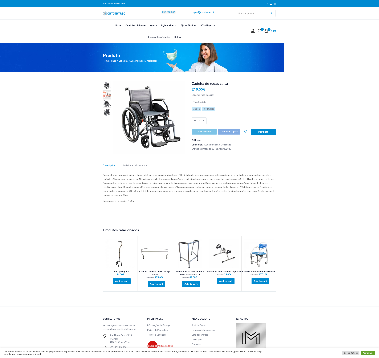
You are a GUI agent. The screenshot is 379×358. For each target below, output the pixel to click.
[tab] (113, 166)
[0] (259, 31)
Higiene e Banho (168, 25)
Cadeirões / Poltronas (136, 25)
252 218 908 (168, 12)
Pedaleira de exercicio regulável (224, 271)
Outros (177, 37)
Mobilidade (152, 61)
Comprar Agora (229, 131)
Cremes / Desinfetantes (158, 37)
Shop (113, 61)
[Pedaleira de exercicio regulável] (224, 253)
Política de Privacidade (157, 330)
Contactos (196, 344)
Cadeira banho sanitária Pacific (259, 271)
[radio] (196, 109)
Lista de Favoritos (200, 335)
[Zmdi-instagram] (275, 4)
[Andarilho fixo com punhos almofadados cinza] (189, 253)
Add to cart (204, 131)
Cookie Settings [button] (351, 353)
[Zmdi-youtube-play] (271, 4)
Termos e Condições (156, 335)
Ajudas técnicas (137, 61)
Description (109, 165)
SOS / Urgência (207, 25)
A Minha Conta (198, 325)
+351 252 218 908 (118, 347)
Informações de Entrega (158, 325)
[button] (270, 31)
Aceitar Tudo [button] (368, 353)
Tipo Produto (199, 102)
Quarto (153, 25)
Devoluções (197, 339)
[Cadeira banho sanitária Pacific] (259, 253)
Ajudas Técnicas (188, 25)
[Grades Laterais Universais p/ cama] (155, 253)
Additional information (135, 165)
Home (118, 25)
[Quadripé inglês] (120, 253)
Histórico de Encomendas (203, 330)
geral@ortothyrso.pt (203, 12)
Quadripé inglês (120, 271)
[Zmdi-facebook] (267, 4)
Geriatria (123, 61)
